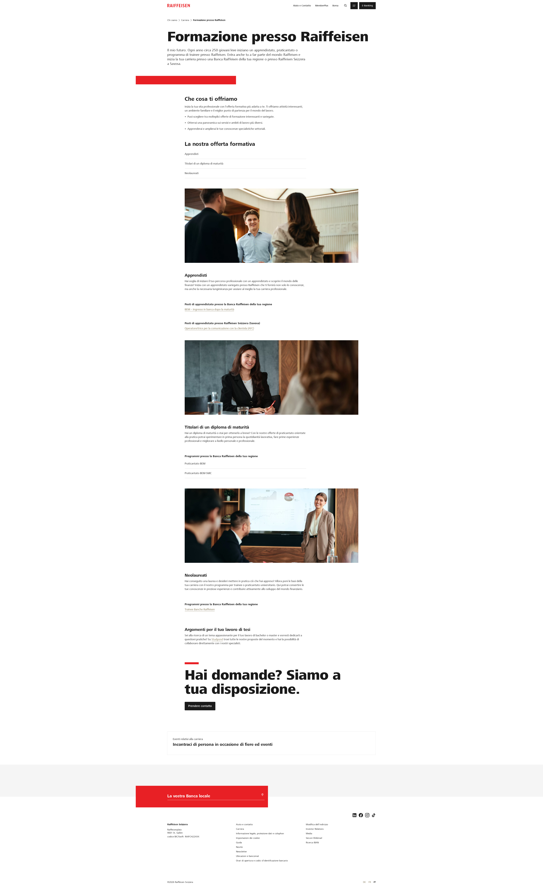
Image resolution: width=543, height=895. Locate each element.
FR (370, 882)
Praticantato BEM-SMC (198, 473)
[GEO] (262, 794)
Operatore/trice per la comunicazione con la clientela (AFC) (219, 328)
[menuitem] (302, 5)
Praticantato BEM (195, 463)
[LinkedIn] (354, 815)
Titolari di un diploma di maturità (204, 163)
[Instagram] (367, 815)
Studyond (217, 639)
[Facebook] (361, 815)
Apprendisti (191, 154)
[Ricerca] (345, 5)
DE (364, 882)
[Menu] (354, 5)
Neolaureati (192, 173)
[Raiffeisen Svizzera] (178, 5)
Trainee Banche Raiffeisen (200, 609)
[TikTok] (373, 815)
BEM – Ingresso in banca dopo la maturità (209, 309)
